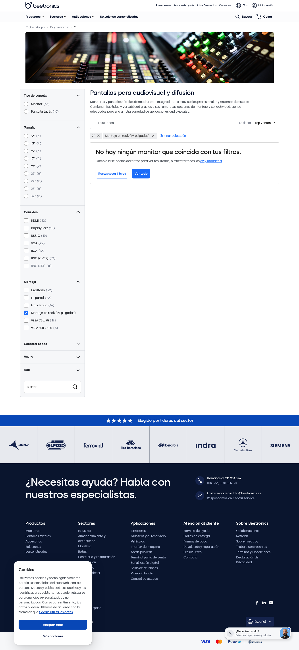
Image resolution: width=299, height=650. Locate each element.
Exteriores (138, 530)
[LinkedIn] (264, 602)
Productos (33, 16)
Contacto (224, 5)
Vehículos (138, 541)
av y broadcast (211, 160)
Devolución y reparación (201, 546)
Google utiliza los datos (56, 612)
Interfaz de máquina (145, 546)
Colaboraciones (247, 530)
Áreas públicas (141, 552)
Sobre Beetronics (207, 5)
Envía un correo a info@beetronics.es (234, 493)
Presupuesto (163, 5)
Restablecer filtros (112, 173)
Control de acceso (144, 578)
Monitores (32, 530)
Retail (82, 551)
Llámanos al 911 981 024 (224, 478)
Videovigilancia (142, 573)
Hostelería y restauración (96, 556)
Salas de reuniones (144, 568)
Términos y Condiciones (253, 552)
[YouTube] (271, 602)
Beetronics (42, 5)
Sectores (56, 16)
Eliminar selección (173, 135)
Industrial (84, 530)
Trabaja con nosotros (251, 546)
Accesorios (33, 541)
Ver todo (141, 173)
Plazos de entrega (196, 536)
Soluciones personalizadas (119, 16)
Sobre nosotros (247, 541)
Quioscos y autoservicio (148, 536)
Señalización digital (145, 562)
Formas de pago (195, 541)
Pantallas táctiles (38, 536)
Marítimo (84, 546)
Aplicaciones (81, 16)
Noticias (242, 536)
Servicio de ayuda (184, 5)
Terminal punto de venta (148, 557)
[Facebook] (257, 602)
